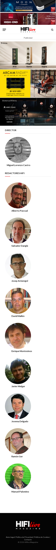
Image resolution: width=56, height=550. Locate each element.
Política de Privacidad (24, 537)
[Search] (52, 30)
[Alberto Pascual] (18, 208)
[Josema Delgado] (18, 418)
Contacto (28, 540)
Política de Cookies (41, 537)
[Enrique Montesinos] (18, 348)
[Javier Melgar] (18, 383)
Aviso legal (10, 537)
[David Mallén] (18, 313)
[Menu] (4, 30)
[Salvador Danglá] (18, 243)
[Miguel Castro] (18, 162)
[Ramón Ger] (18, 453)
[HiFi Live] (28, 29)
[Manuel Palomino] (18, 489)
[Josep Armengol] (18, 278)
